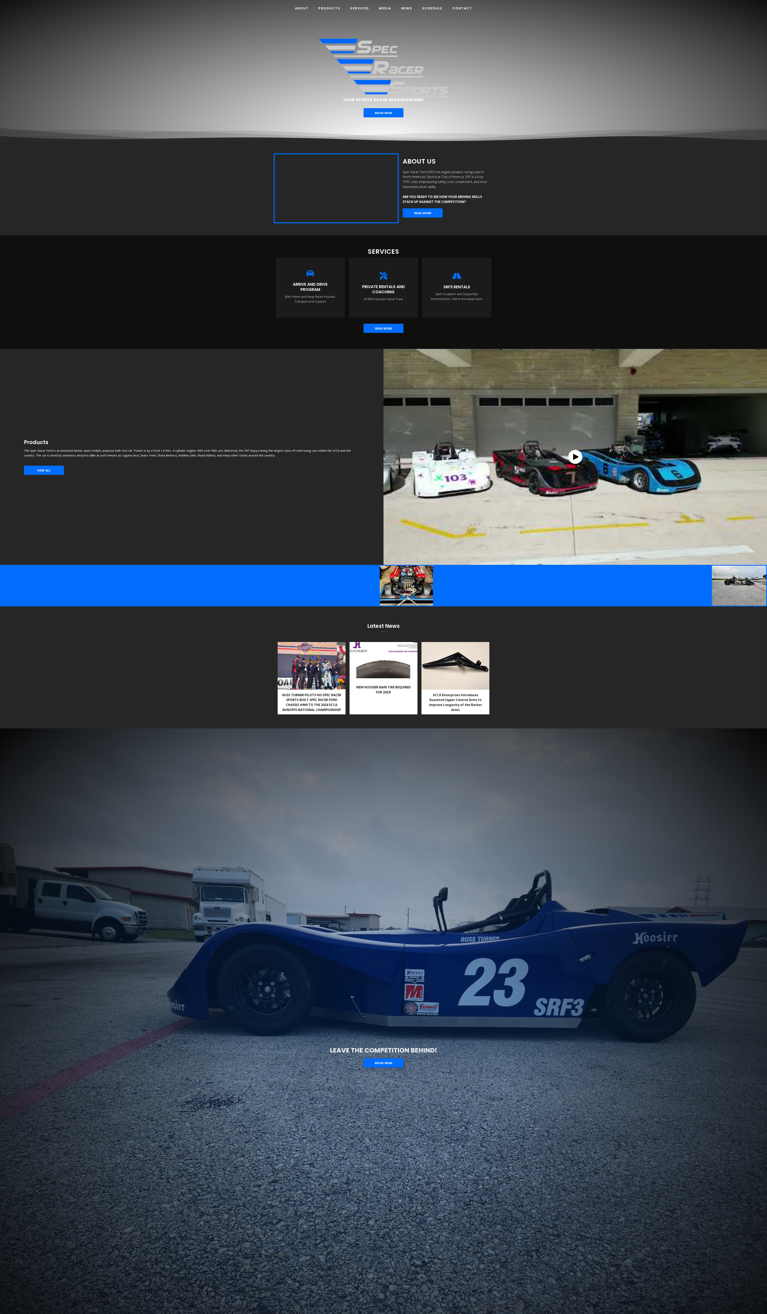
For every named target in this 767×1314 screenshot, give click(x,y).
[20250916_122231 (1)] (568, 586)
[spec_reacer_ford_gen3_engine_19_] (298, 586)
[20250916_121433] (514, 586)
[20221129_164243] (642, 586)
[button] (575, 457)
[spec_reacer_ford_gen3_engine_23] (244, 586)
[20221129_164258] (684, 586)
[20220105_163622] (81, 586)
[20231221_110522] (406, 586)
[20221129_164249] (135, 586)
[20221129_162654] (611, 586)
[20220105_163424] (27, 586)
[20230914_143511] (460, 586)
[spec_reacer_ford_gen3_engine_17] (352, 586)
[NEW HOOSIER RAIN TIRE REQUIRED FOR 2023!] (383, 678)
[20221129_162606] (739, 586)
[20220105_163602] (190, 586)
